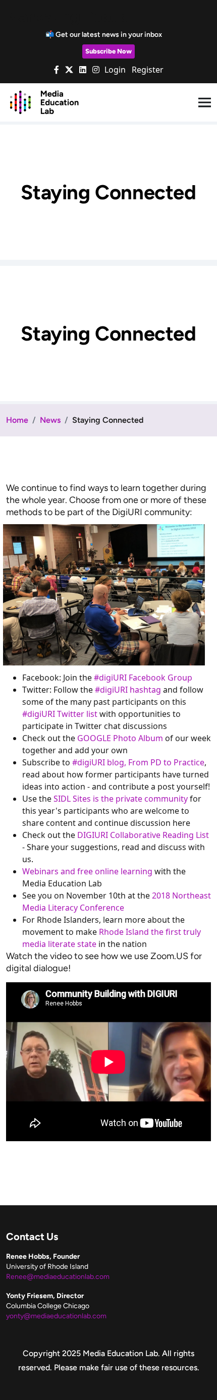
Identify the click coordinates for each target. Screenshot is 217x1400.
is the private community (140, 798)
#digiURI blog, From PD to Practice (138, 762)
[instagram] (95, 70)
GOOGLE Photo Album (120, 738)
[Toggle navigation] (204, 102)
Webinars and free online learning (87, 871)
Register (148, 69)
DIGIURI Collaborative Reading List (143, 835)
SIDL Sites (73, 798)
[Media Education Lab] (44, 101)
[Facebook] (56, 70)
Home (17, 420)
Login (115, 69)
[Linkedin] (82, 70)
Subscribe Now (108, 51)
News (50, 420)
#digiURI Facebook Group (143, 677)
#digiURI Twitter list (59, 713)
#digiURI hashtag (128, 689)
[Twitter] (69, 70)
